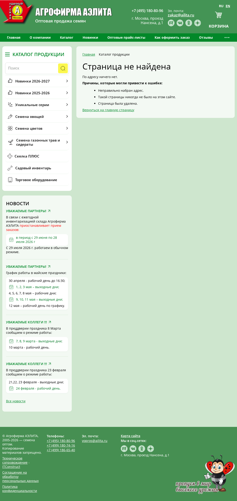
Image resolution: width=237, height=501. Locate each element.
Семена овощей (29, 116)
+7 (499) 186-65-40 (61, 450)
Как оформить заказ (172, 37)
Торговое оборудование (36, 179)
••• (227, 37)
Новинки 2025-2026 (32, 93)
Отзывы (206, 37)
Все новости (15, 401)
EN (228, 6)
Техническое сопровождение (15, 460)
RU (221, 6)
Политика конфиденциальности (19, 488)
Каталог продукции (38, 54)
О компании (40, 37)
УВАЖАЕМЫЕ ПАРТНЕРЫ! (26, 211)
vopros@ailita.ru (94, 440)
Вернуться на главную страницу (108, 110)
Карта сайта (130, 436)
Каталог (66, 37)
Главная (13, 37)
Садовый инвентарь (33, 168)
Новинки (90, 37)
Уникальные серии (32, 104)
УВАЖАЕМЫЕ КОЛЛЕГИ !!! (26, 322)
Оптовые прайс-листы (126, 37)
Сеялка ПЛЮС (27, 156)
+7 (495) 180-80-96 (61, 440)
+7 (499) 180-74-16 (61, 445)
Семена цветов (28, 128)
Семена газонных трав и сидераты (38, 142)
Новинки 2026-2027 (32, 81)
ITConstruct (11, 466)
